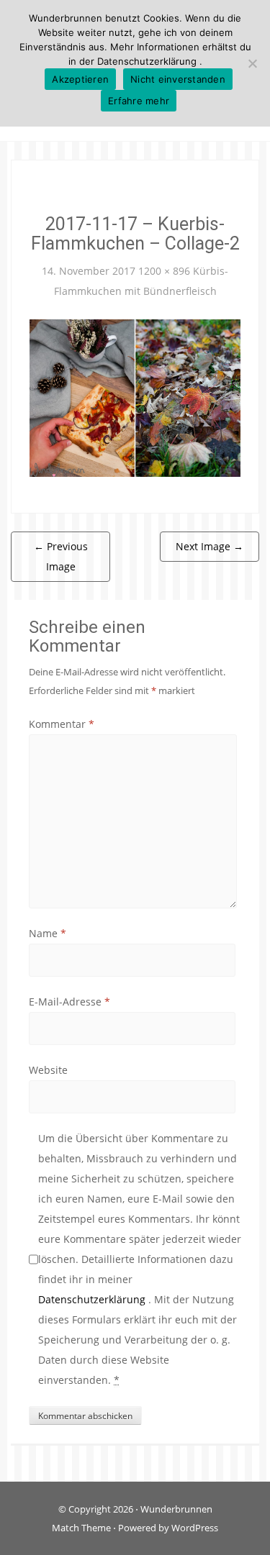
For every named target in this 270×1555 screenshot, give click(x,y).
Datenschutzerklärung (93, 1299)
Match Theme (81, 1527)
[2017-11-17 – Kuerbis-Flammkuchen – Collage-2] (135, 396)
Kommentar (61, 724)
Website (48, 1070)
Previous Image (61, 556)
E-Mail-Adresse (69, 1001)
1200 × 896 (164, 271)
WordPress (194, 1527)
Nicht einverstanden (177, 79)
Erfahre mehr (138, 100)
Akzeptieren (80, 79)
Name (47, 933)
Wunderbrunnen (176, 1508)
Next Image (209, 546)
